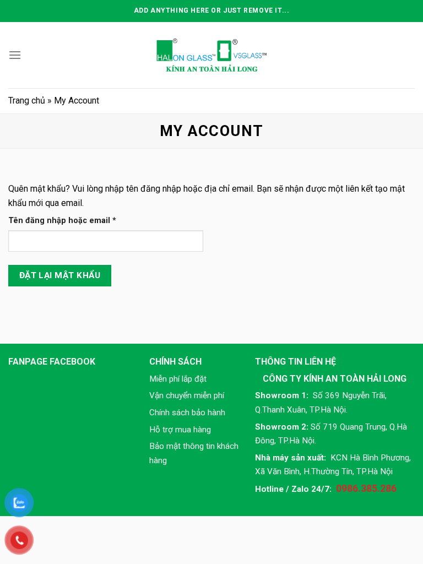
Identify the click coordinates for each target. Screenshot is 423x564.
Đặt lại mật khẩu (59, 275)
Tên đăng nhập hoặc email (71, 221)
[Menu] (14, 54)
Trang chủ (26, 100)
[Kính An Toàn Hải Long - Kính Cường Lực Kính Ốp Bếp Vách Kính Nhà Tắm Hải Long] (211, 54)
